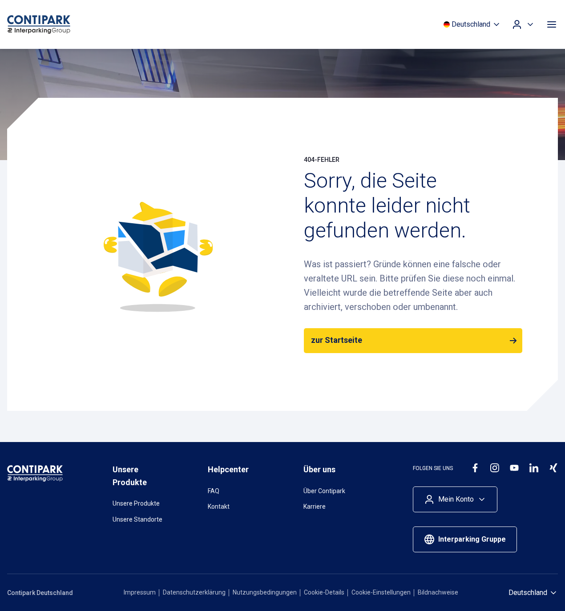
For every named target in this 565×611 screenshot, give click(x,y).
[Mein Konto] (523, 24)
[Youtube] (514, 467)
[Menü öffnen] (551, 24)
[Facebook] (475, 467)
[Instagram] (494, 467)
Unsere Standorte (137, 519)
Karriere (314, 506)
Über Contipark (324, 490)
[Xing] (553, 467)
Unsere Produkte (136, 503)
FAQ (213, 490)
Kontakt (219, 506)
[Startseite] (56, 24)
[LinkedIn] (533, 467)
